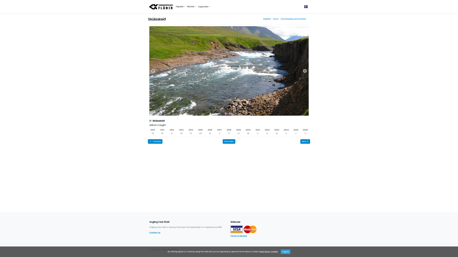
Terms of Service (238, 236)
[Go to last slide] (153, 71)
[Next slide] (305, 71)
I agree (285, 251)
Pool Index (229, 141)
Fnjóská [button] (179, 6)
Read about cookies (268, 251)
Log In (275, 18)
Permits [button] (190, 6)
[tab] (225, 113)
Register (267, 18)
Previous (157, 141)
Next (304, 141)
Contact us (154, 232)
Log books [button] (203, 6)
